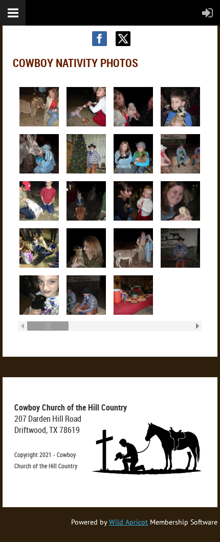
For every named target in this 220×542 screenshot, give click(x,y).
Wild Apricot (128, 522)
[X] (123, 38)
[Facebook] (99, 38)
